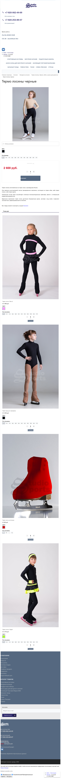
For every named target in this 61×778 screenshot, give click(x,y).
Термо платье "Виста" (7, 301)
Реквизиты (4, 671)
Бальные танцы (5, 693)
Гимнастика (4, 695)
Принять (3, 776)
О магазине (4, 658)
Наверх (58, 465)
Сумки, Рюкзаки (5, 699)
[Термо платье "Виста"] (30, 257)
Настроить (9, 776)
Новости (3, 660)
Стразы (3, 701)
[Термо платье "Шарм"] (30, 585)
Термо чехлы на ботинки (8, 520)
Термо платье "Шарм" (7, 629)
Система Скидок (5, 665)
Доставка (3, 667)
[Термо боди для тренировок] (30, 367)
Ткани (2, 697)
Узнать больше (4, 768)
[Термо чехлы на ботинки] (30, 476)
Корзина (5, 54)
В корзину (30, 321)
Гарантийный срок (6, 675)
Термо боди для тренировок (9, 410)
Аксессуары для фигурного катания (11, 689)
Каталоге (26, 205)
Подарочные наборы (7, 686)
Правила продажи (6, 669)
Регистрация (10, 52)
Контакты (3, 673)
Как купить (4, 663)
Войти (5, 52)
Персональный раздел (7, 747)
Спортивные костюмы (7, 682)
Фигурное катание (6, 684)
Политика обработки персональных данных (13, 754)
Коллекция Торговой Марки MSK (11, 691)
